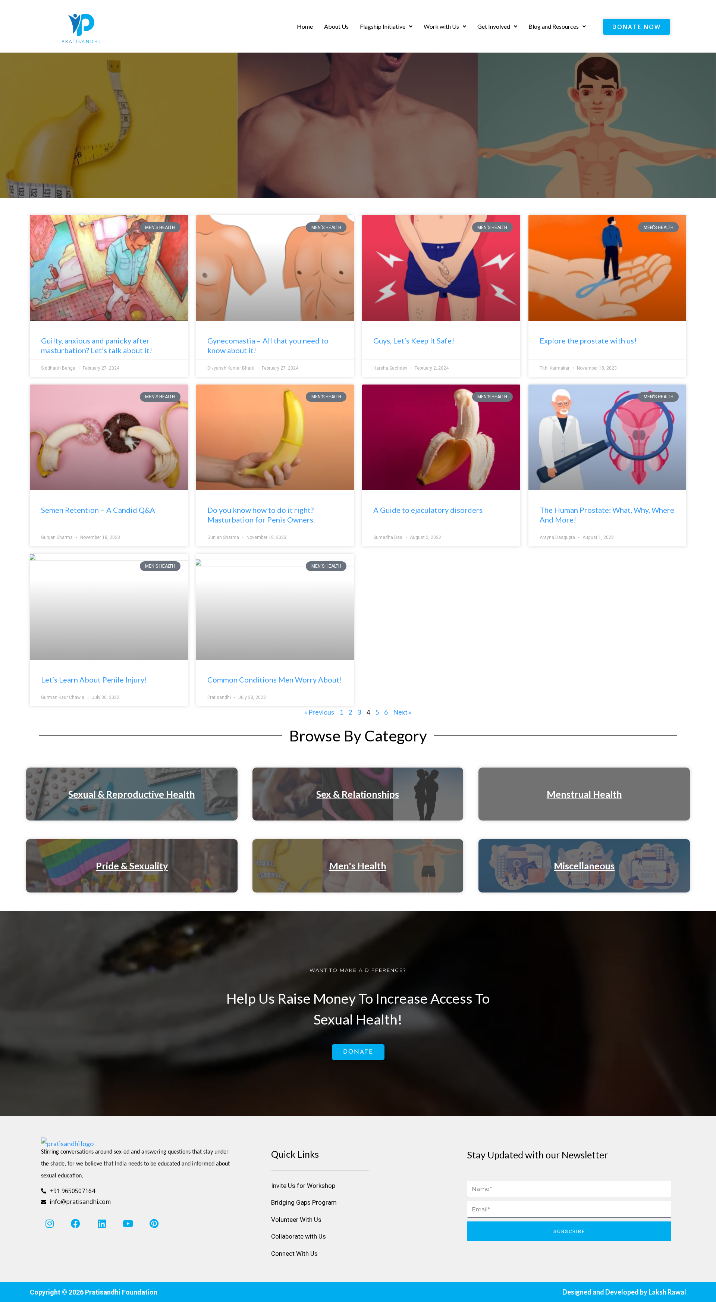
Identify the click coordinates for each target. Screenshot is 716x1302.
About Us (336, 26)
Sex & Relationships (357, 794)
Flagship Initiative (382, 26)
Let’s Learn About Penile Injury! (94, 679)
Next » (402, 712)
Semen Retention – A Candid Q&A (98, 509)
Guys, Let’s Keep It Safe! (413, 340)
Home (305, 26)
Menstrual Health (584, 794)
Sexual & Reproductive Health (131, 794)
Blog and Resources (553, 26)
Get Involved (493, 26)
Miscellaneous (584, 865)
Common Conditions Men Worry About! (274, 679)
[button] (386, 26)
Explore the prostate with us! (588, 340)
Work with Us (441, 26)
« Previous (319, 712)
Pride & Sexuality (132, 865)
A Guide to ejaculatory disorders (428, 509)
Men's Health (357, 865)
